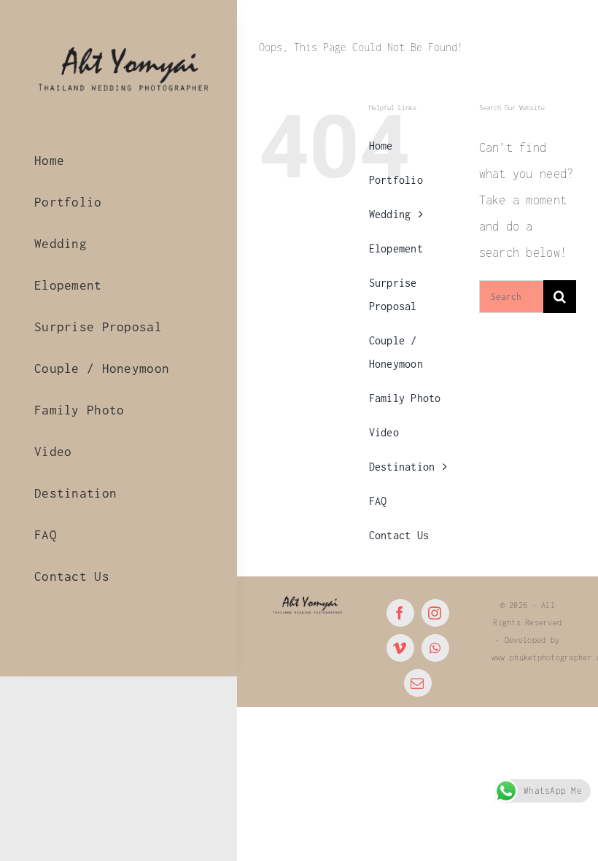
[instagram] (435, 613)
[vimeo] (400, 648)
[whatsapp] (435, 648)
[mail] (418, 683)
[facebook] (400, 613)
